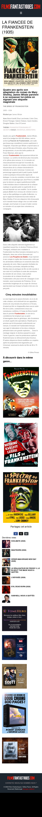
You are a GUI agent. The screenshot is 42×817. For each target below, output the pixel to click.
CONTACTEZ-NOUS (12, 783)
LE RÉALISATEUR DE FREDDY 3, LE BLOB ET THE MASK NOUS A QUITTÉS (25, 570)
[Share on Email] (26, 533)
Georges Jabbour (29, 789)
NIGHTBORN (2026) (18, 550)
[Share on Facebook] (16, 533)
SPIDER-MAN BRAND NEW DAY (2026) (23, 560)
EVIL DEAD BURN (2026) (20, 586)
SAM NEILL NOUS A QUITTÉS (22, 595)
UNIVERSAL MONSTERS (25, 130)
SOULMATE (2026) (18, 541)
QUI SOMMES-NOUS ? (29, 783)
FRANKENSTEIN (15, 127)
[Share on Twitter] (21, 533)
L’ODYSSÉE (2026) (18, 577)
